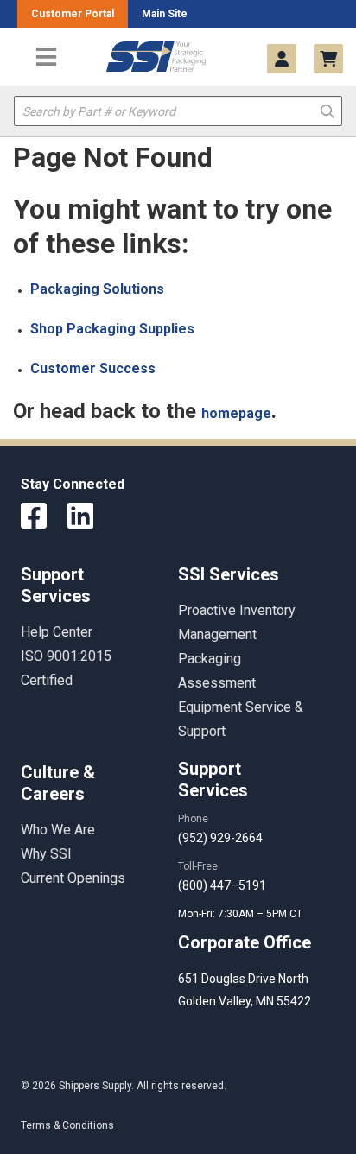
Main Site (165, 14)
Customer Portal (72, 14)
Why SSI (46, 854)
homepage (236, 413)
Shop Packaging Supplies (112, 328)
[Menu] (46, 56)
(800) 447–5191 (222, 885)
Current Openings (73, 878)
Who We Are (58, 829)
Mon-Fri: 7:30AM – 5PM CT (241, 914)
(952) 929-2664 (220, 838)
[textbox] (178, 111)
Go (327, 110)
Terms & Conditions (67, 1125)
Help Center (56, 632)
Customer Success (93, 368)
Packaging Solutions (97, 289)
